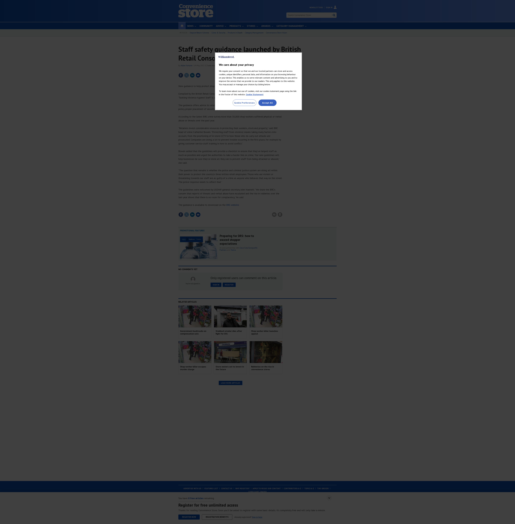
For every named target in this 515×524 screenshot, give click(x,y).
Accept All (267, 102)
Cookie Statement (254, 94)
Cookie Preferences (244, 102)
